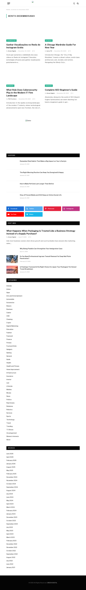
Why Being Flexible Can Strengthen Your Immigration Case (41, 248)
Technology (11, 40)
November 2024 (11, 480)
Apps (8, 292)
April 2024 (10, 504)
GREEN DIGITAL (52, 583)
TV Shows (9, 430)
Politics (9, 399)
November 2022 (11, 547)
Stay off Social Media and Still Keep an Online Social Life (40, 195)
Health (8, 363)
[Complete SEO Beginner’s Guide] (62, 77)
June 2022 (9, 564)
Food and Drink (11, 346)
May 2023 (9, 530)
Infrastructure (11, 373)
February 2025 (11, 474)
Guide (8, 359)
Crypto (8, 322)
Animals (9, 286)
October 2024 (11, 484)
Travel (8, 423)
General (9, 356)
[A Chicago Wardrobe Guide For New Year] (62, 32)
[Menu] (8, 3)
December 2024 (11, 477)
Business (10, 85)
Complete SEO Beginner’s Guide (61, 90)
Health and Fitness (12, 366)
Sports (8, 416)
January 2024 (11, 514)
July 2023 (9, 527)
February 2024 (11, 510)
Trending (9, 426)
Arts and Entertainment (14, 296)
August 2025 (10, 467)
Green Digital (12, 51)
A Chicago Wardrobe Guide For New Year (60, 46)
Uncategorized (11, 433)
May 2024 (9, 500)
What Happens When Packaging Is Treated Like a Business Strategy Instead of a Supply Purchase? (40, 232)
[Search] (77, 3)
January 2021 (10, 567)
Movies (8, 393)
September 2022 (12, 554)
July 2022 (9, 561)
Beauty (8, 306)
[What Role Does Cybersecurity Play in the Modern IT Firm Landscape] (23, 77)
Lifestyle (9, 386)
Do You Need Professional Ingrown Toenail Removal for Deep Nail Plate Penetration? (45, 257)
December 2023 (11, 517)
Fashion (9, 333)
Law (7, 383)
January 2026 (10, 464)
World (8, 440)
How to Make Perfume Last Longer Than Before (37, 184)
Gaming (9, 353)
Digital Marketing (12, 326)
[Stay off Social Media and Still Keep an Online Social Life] (12, 198)
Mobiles (9, 389)
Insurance (9, 376)
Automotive (10, 302)
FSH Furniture (12, 99)
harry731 (49, 51)
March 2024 (10, 507)
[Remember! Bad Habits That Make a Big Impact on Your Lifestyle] (12, 164)
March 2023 (10, 537)
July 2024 (9, 494)
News (8, 396)
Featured (9, 336)
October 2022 (11, 551)
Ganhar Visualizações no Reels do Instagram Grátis (23, 46)
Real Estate (10, 403)
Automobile (10, 299)
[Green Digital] (43, 3)
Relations (9, 406)
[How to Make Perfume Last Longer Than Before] (12, 186)
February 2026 (11, 460)
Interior (49, 40)
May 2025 (9, 470)
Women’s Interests (12, 436)
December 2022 (11, 544)
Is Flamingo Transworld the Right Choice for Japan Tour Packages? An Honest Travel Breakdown (48, 268)
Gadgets (9, 349)
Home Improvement (13, 369)
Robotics (9, 409)
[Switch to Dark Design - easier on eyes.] (74, 3)
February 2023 (11, 541)
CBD (8, 316)
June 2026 (9, 454)
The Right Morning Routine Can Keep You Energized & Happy (42, 172)
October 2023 (11, 520)
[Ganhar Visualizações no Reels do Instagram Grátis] (23, 32)
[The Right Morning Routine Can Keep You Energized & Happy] (12, 175)
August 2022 (10, 557)
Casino (8, 312)
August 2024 (10, 490)
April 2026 (9, 457)
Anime (8, 289)
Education (9, 329)
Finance (9, 339)
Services (49, 85)
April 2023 (9, 534)
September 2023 (12, 524)
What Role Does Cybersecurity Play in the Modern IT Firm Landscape (21, 93)
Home (8, 9)
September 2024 (12, 487)
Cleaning (9, 319)
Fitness (8, 343)
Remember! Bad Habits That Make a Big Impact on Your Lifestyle (43, 161)
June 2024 (9, 497)
